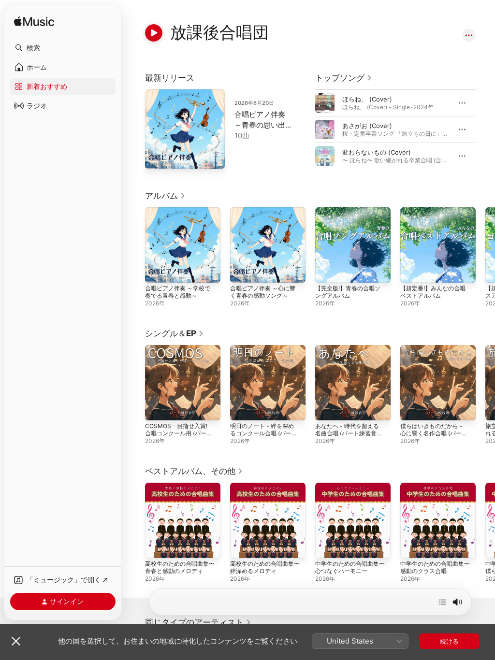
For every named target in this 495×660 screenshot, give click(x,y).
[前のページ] (305, 129)
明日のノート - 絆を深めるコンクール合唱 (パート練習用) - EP (262, 433)
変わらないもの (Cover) (376, 152)
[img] (34, 22)
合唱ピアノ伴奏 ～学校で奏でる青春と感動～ (177, 292)
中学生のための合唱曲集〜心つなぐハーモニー (350, 567)
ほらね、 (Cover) (367, 99)
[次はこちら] (442, 602)
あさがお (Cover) (367, 125)
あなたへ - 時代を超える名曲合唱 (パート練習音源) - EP (347, 433)
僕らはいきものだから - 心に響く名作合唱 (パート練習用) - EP (431, 433)
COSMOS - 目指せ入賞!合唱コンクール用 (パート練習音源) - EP (176, 433)
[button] (63, 48)
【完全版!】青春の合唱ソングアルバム (347, 292)
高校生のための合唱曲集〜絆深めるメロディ (265, 567)
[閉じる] (16, 641)
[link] (343, 77)
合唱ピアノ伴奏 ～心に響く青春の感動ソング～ (262, 292)
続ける (449, 641)
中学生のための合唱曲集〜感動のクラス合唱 (435, 567)
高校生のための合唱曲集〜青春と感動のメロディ (180, 567)
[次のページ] (485, 129)
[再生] (153, 33)
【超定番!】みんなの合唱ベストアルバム (433, 292)
